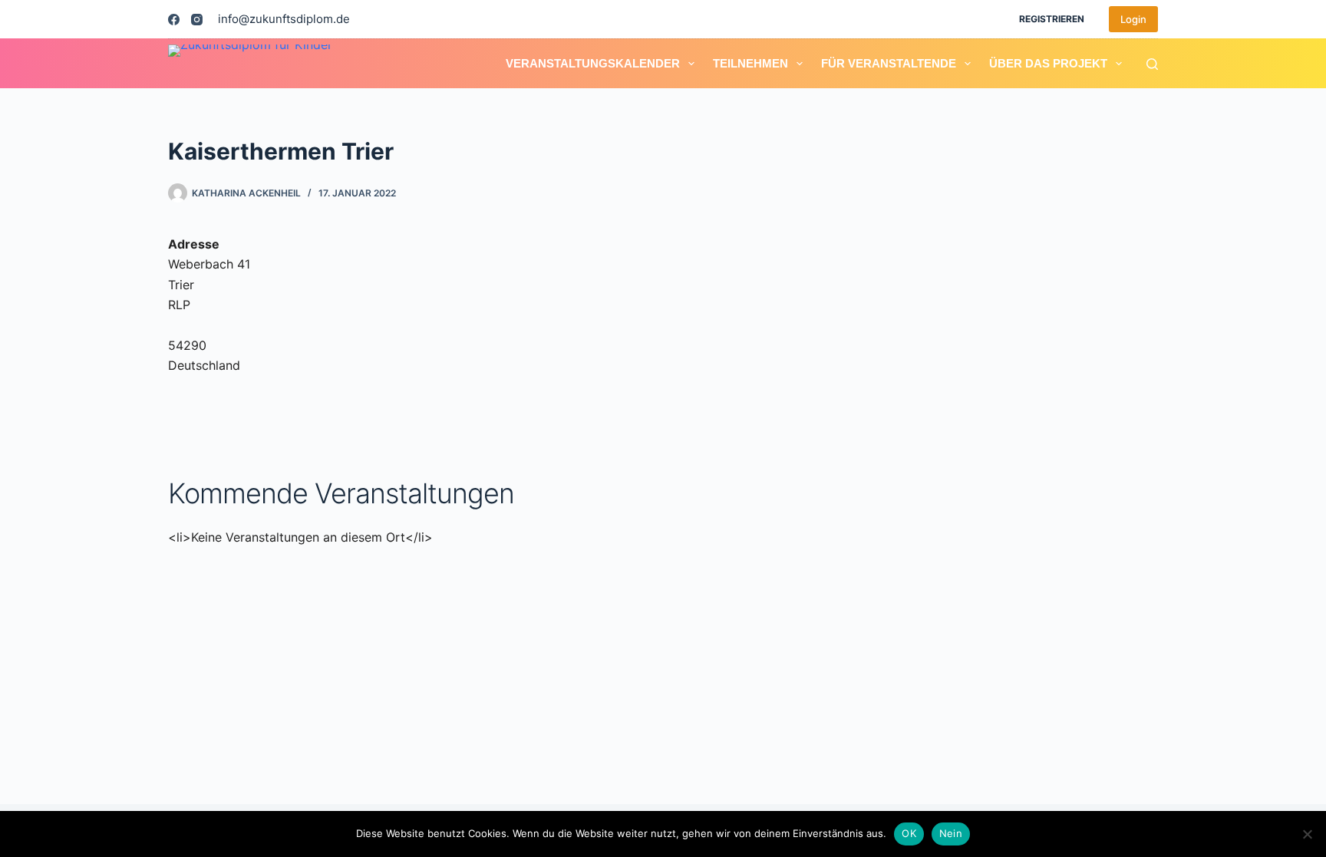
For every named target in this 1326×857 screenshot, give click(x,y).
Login (1133, 19)
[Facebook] (174, 19)
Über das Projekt (1048, 63)
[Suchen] (1152, 64)
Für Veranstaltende (888, 63)
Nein (950, 833)
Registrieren (1051, 19)
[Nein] (1306, 834)
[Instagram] (197, 19)
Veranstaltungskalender (593, 63)
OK (909, 833)
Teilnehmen (750, 63)
